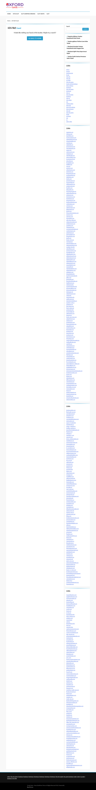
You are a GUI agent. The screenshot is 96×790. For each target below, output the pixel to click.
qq (67, 120)
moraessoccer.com (70, 485)
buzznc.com (69, 374)
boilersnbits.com (70, 663)
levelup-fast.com (70, 240)
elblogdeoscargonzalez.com (72, 509)
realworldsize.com (70, 652)
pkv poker (14, 778)
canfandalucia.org (70, 347)
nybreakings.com (70, 351)
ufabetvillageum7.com (71, 261)
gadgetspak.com (70, 232)
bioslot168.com (69, 396)
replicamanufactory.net (71, 245)
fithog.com (68, 516)
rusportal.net (69, 620)
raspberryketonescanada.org (72, 340)
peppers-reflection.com (71, 761)
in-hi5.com (68, 613)
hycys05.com (69, 672)
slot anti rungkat (59, 776)
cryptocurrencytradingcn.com (73, 733)
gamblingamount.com (71, 751)
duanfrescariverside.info (71, 276)
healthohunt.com (70, 283)
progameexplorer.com (71, 383)
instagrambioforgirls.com (72, 677)
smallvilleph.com (70, 476)
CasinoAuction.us (70, 541)
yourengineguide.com (71, 349)
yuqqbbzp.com (69, 225)
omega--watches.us (70, 426)
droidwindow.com (70, 322)
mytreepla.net (69, 241)
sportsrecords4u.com (71, 250)
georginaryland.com (70, 519)
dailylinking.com (70, 177)
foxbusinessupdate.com (71, 702)
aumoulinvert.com (70, 546)
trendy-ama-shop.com (71, 317)
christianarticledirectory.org (72, 582)
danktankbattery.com (71, 695)
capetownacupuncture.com (72, 629)
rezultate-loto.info (70, 247)
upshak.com (69, 713)
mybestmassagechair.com (72, 530)
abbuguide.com (69, 189)
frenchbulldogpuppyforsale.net (73, 573)
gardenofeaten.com (70, 670)
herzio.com (68, 611)
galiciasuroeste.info (70, 478)
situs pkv (68, 77)
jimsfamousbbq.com (71, 410)
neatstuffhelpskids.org (71, 484)
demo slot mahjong (70, 107)
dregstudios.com (70, 482)
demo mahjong (69, 85)
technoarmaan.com (70, 369)
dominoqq (68, 87)
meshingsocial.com (70, 686)
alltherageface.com (70, 380)
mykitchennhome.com (71, 545)
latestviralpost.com (70, 665)
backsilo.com (69, 715)
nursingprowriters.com (71, 726)
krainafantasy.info (70, 614)
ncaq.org (68, 166)
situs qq (68, 93)
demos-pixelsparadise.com (72, 439)
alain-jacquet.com (70, 634)
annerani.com (69, 464)
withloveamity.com (70, 184)
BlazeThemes (30, 787)
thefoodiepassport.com (71, 548)
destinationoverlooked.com (72, 749)
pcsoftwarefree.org (70, 175)
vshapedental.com (70, 346)
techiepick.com (69, 331)
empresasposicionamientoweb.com (74, 371)
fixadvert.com (69, 431)
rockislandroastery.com (71, 385)
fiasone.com (69, 693)
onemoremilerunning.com (72, 674)
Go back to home (34, 38)
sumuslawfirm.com (70, 724)
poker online (69, 121)
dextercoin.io (69, 580)
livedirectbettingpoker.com (72, 700)
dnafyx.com (69, 179)
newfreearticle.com (70, 666)
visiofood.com (69, 320)
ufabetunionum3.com (71, 256)
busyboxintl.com (70, 641)
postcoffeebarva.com (71, 645)
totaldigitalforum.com (71, 367)
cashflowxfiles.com (70, 679)
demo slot (68, 105)
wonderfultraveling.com (71, 491)
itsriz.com (68, 625)
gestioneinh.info (70, 310)
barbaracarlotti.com (70, 564)
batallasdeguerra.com (71, 480)
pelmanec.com (69, 600)
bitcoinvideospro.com (71, 631)
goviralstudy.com (70, 557)
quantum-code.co (70, 302)
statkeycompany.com (71, 453)
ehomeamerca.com (70, 197)
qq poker (83, 776)
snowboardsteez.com (71, 675)
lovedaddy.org (69, 704)
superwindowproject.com (72, 550)
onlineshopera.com (70, 170)
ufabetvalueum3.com (71, 258)
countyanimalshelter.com (72, 742)
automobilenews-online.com (72, 363)
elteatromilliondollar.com (72, 647)
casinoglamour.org (70, 579)
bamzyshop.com (70, 333)
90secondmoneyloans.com (72, 213)
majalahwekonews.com (71, 596)
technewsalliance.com (71, 288)
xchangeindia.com (70, 356)
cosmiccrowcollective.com (72, 632)
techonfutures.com (70, 337)
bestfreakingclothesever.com (72, 720)
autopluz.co (69, 433)
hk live (67, 114)
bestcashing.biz (69, 498)
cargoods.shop (69, 627)
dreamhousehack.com (71, 360)
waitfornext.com (70, 299)
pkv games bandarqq (68, 776)
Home (9, 14)
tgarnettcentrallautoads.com (72, 430)
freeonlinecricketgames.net (72, 496)
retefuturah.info (70, 285)
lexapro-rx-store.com (71, 570)
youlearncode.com (70, 186)
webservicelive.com (70, 399)
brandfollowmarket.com (71, 738)
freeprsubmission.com (71, 324)
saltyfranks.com (69, 462)
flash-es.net (69, 711)
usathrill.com (69, 344)
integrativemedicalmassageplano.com (74, 706)
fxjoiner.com (69, 376)
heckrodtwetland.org (71, 527)
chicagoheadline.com (71, 141)
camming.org (69, 143)
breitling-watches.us (71, 428)
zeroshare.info (69, 469)
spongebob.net (69, 639)
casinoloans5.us (69, 539)
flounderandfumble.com (71, 281)
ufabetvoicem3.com (70, 263)
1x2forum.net (69, 134)
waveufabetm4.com (70, 265)
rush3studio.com (70, 607)
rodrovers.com (69, 216)
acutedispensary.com (71, 729)
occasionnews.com (70, 756)
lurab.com (68, 390)
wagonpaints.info (70, 297)
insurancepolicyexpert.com (72, 451)
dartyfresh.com (69, 171)
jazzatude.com (69, 466)
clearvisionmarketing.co (71, 301)
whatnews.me (69, 304)
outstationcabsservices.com (72, 353)
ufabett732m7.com (70, 319)
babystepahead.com (70, 747)
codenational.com (70, 381)
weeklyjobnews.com (71, 740)
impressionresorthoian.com (72, 718)
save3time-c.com (70, 435)
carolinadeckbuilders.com (72, 455)
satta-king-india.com (71, 220)
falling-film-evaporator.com (72, 722)
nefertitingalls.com (70, 155)
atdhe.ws (68, 525)
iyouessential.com (70, 182)
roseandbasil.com (70, 521)
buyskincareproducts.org (72, 571)
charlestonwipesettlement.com (73, 736)
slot (48, 14)
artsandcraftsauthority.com (72, 398)
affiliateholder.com (70, 767)
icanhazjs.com (69, 554)
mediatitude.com (70, 440)
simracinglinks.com (70, 444)
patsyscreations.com (71, 157)
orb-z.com (68, 657)
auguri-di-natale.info (71, 423)
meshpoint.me (69, 638)
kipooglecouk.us (70, 543)
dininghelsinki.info (70, 274)
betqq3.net (68, 537)
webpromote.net (70, 510)
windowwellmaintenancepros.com (74, 765)
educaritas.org (69, 161)
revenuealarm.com (70, 389)
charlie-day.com (70, 699)
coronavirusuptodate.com (72, 229)
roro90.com (69, 609)
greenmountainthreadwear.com (73, 727)
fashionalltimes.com (70, 365)
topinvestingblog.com (71, 457)
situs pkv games (70, 82)
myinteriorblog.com (70, 328)
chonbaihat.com (70, 507)
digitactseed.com (70, 209)
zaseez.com (68, 150)
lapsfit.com (68, 238)
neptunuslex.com (70, 421)
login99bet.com (69, 136)
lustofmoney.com (70, 758)
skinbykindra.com (70, 378)
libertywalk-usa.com (71, 412)
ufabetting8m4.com (70, 254)
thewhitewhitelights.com (72, 523)
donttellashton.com (70, 605)
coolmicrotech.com (70, 358)
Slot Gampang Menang (28, 14)
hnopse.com (69, 754)
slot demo (68, 116)
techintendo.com (70, 198)
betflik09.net (69, 164)
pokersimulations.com (71, 243)
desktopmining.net (70, 566)
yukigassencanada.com (71, 222)
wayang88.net (69, 267)
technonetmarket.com (71, 290)
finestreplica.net (70, 279)
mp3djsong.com (70, 417)
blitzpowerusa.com (70, 668)
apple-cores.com (70, 561)
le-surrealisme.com (70, 448)
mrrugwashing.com (70, 708)
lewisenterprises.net (70, 173)
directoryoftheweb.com (71, 604)
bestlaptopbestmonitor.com (72, 518)
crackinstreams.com (70, 231)
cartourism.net (69, 559)
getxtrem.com (69, 683)
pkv (67, 102)
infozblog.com (69, 505)
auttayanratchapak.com (71, 643)
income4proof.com (70, 159)
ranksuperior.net (70, 745)
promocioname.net (70, 492)
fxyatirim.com (69, 188)
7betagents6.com (70, 227)
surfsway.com (69, 206)
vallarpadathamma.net (71, 650)
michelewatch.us (70, 424)
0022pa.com (69, 467)
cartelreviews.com (70, 204)
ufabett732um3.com (70, 293)
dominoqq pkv (69, 73)
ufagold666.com (70, 326)
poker (8, 776)
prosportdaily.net (70, 311)
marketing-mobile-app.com (72, 690)
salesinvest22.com (70, 313)
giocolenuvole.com (70, 180)
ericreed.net (69, 532)
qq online (68, 80)
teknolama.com (69, 654)
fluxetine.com (69, 534)
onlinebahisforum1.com (71, 139)
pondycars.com (69, 335)
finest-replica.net (70, 308)
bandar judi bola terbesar (72, 84)
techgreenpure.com (70, 200)
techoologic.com (70, 338)
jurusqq (68, 71)
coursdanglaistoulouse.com (72, 419)
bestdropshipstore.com (71, 202)
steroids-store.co (70, 512)
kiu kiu (67, 75)
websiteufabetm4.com (71, 268)
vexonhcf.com (69, 437)
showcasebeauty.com (71, 449)
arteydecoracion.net (70, 514)
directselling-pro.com (71, 387)
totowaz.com (69, 735)
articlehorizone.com (70, 224)
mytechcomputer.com (71, 394)
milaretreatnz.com (70, 473)
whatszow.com (69, 195)
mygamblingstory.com (71, 595)
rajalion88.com (69, 145)
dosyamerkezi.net (70, 446)
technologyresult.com (71, 191)
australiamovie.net (70, 414)
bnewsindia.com (70, 329)
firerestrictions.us (70, 500)
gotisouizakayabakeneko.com (73, 636)
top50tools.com (70, 458)
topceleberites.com (70, 252)
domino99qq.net (70, 602)
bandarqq (68, 96)
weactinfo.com (69, 684)
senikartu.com (69, 618)
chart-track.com (70, 489)
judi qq (67, 69)
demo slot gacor (70, 109)
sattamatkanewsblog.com (72, 731)
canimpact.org (69, 555)
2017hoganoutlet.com (71, 598)
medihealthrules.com (71, 342)
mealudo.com (69, 697)
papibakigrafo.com (70, 552)
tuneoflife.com (69, 763)
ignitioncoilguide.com (71, 392)
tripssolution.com (70, 218)
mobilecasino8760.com (71, 536)
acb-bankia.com (70, 709)
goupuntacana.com (70, 146)
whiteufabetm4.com (71, 270)
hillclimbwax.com (70, 753)
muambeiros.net (70, 503)
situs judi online (69, 94)
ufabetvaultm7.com (70, 259)
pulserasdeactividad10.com (72, 562)
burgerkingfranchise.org (71, 648)
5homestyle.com (70, 584)
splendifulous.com (70, 249)
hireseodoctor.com (70, 236)
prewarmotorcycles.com (71, 442)
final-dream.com (70, 306)
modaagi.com (69, 475)
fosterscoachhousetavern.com (73, 659)
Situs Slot (16, 14)
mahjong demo (69, 103)
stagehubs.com (69, 132)
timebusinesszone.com (71, 760)
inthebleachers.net (70, 568)
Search (68, 26)
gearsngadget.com (70, 234)
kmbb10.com (69, 681)
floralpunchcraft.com (71, 692)
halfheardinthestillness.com (72, 528)
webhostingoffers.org (71, 193)
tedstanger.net (69, 292)
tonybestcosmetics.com (71, 372)
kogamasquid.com (70, 575)
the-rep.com (69, 460)
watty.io (68, 622)
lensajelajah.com (70, 163)
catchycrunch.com (70, 152)
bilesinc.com (69, 471)
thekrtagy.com (69, 354)
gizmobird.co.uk (70, 415)
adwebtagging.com (70, 744)
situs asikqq (69, 100)
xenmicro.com (69, 168)
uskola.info (68, 295)
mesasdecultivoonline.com (72, 661)
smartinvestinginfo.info (71, 286)
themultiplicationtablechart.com (73, 577)
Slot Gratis (41, 14)
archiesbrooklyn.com (71, 501)
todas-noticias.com (70, 616)
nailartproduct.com (70, 207)
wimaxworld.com (70, 494)
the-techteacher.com (71, 362)
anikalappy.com (69, 272)
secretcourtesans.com (71, 137)
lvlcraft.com (69, 211)
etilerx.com (68, 277)
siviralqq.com (69, 717)
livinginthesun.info (70, 623)
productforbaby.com (71, 656)
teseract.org (69, 315)
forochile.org (69, 487)
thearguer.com (69, 688)
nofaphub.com (69, 154)
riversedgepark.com (70, 148)
